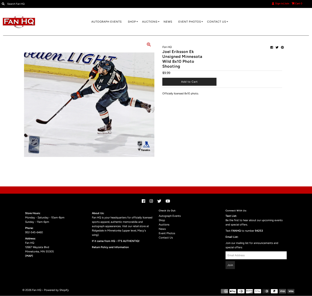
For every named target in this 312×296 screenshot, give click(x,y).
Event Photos (189, 21)
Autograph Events (106, 21)
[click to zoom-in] (149, 45)
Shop (132, 21)
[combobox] (41, 4)
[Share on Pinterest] (282, 47)
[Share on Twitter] (277, 47)
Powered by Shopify (56, 290)
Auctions (149, 21)
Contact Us (216, 21)
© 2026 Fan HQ (31, 290)
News (168, 21)
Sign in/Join (281, 3)
